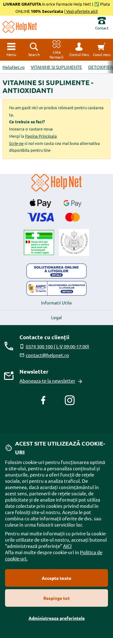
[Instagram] (69, 400)
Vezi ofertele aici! (81, 11)
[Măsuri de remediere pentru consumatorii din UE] (56, 270)
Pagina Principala (41, 136)
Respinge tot (56, 598)
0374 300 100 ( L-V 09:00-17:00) (57, 346)
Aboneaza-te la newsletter (47, 381)
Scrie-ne (16, 143)
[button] (79, 50)
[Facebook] (43, 400)
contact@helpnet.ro (47, 355)
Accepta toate (56, 578)
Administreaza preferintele (57, 618)
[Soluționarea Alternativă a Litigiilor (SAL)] (56, 288)
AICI (67, 546)
